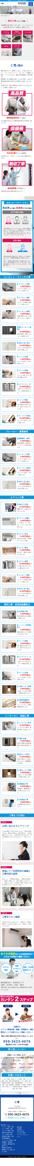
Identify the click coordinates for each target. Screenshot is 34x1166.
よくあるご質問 (21, 1133)
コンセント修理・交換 (8, 1127)
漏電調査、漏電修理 (7, 1142)
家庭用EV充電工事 (7, 1148)
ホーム (19, 1136)
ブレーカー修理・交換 (8, 1130)
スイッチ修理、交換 (7, 1129)
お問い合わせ (20, 1131)
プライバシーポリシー (23, 1134)
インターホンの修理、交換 (9, 1140)
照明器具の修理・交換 (8, 1136)
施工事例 (19, 1127)
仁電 (15, 1156)
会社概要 (19, 1129)
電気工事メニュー (5, 1125)
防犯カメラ (5, 1146)
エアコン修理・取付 (7, 1134)
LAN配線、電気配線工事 (8, 1144)
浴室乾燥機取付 (6, 1138)
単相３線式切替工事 (7, 1132)
